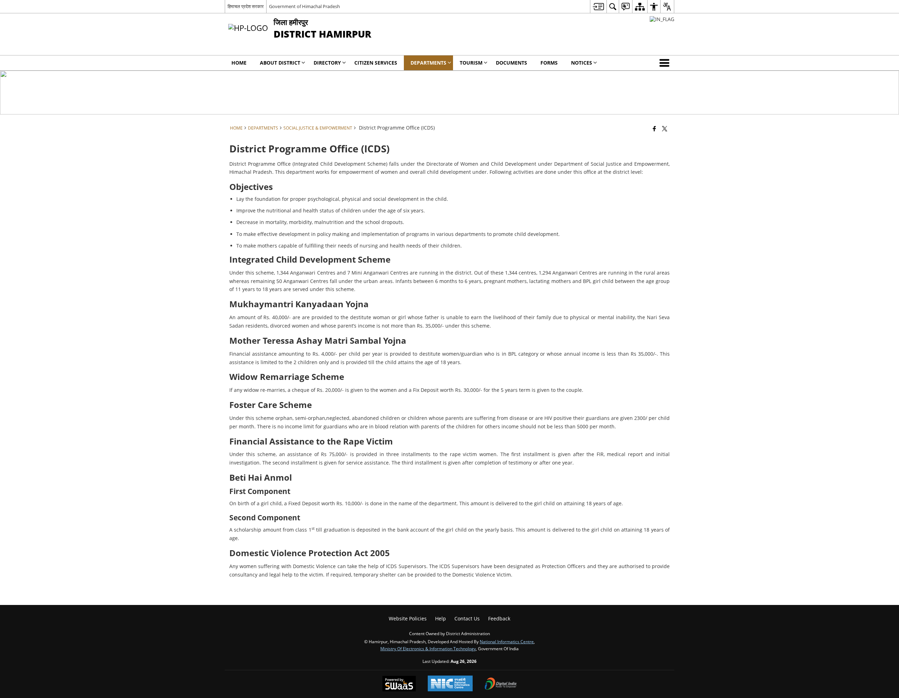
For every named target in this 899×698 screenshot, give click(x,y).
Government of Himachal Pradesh (304, 6)
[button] (665, 62)
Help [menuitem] (440, 618)
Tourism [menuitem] (471, 62)
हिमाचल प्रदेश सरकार (246, 6)
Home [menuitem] (239, 62)
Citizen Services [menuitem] (375, 62)
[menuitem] (598, 6)
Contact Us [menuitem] (467, 618)
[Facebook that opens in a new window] (654, 128)
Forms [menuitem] (549, 62)
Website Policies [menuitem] (408, 618)
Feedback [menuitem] (499, 618)
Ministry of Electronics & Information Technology (428, 648)
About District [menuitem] (280, 62)
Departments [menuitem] (428, 62)
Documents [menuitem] (511, 62)
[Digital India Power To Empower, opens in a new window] (500, 684)
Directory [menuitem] (327, 62)
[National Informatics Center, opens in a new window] (450, 684)
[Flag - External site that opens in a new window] (662, 19)
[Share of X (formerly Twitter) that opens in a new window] (664, 128)
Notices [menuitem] (581, 62)
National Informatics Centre (507, 641)
